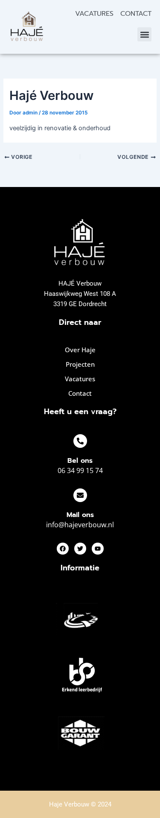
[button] (144, 34)
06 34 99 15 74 (80, 470)
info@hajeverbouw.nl (80, 524)
